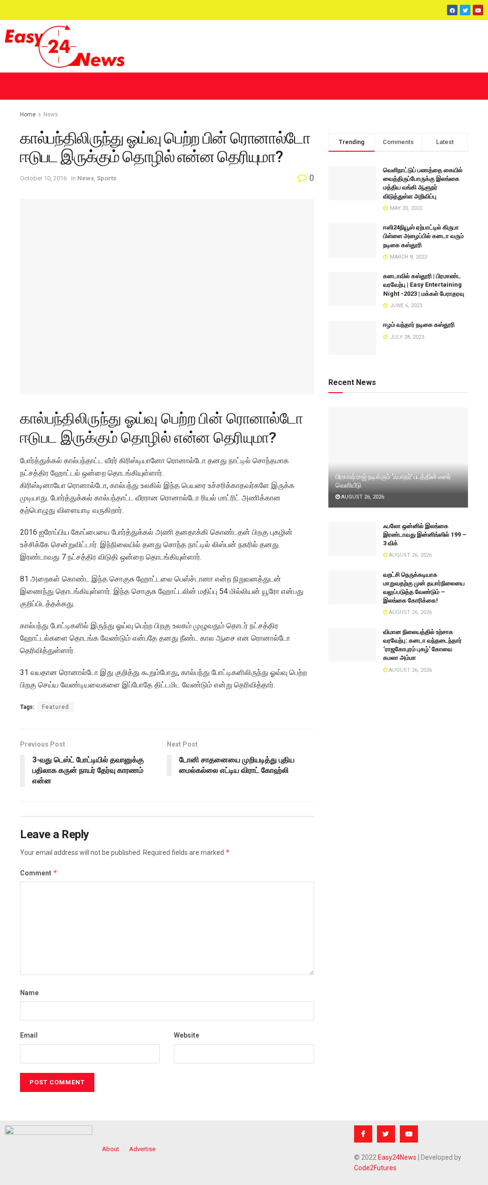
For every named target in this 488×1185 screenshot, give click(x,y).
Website (186, 1035)
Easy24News (397, 1157)
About (110, 1149)
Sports (106, 178)
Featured (55, 707)
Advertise (142, 1149)
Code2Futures (375, 1168)
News (50, 114)
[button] (244, 86)
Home (28, 114)
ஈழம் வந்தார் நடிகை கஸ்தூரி (419, 324)
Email (29, 1035)
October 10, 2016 (43, 178)
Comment (39, 872)
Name (29, 993)
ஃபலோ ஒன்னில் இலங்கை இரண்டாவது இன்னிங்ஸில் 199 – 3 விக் (425, 534)
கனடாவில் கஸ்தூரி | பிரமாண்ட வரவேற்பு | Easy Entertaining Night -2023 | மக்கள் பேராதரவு (423, 284)
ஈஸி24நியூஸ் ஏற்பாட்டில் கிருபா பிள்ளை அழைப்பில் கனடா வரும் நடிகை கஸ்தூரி (423, 236)
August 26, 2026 (362, 497)
